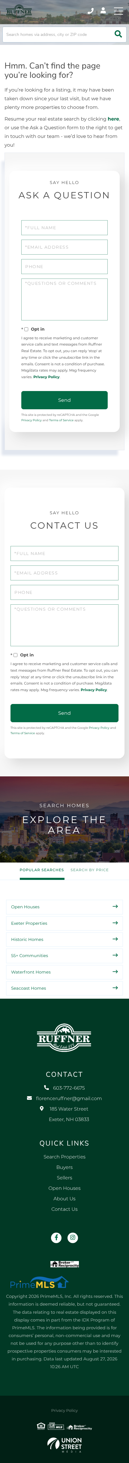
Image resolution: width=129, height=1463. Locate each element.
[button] (118, 34)
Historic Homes (27, 939)
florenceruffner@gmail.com (69, 1099)
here (113, 119)
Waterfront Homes (31, 972)
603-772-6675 (91, 11)
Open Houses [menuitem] (64, 1188)
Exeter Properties (29, 923)
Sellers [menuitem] (64, 1178)
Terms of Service (61, 420)
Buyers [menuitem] (64, 1167)
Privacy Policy (46, 377)
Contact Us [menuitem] (64, 1209)
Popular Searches (42, 870)
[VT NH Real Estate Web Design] (64, 1445)
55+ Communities (29, 955)
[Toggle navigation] (118, 11)
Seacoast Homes (28, 988)
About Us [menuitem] (64, 1199)
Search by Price (89, 870)
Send (64, 400)
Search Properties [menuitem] (65, 1157)
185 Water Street (69, 1114)
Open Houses (25, 907)
